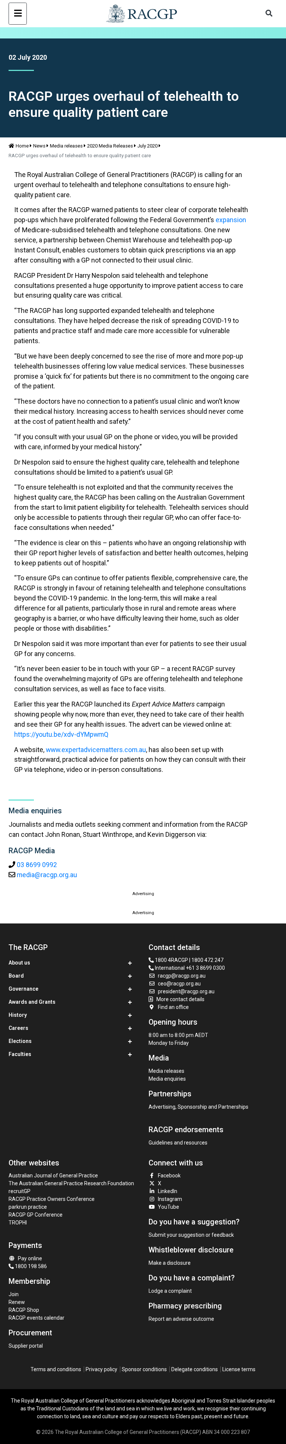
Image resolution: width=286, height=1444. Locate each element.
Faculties (20, 1054)
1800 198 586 (30, 1266)
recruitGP (20, 1191)
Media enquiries (167, 1079)
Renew (17, 1302)
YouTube (168, 1207)
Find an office (173, 1007)
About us (19, 963)
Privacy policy (101, 1369)
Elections (20, 1041)
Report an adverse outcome (181, 1319)
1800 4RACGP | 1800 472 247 (188, 960)
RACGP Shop (24, 1310)
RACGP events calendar (36, 1318)
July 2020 (147, 146)
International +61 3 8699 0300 (189, 968)
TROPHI (18, 1223)
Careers (18, 1028)
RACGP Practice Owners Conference (52, 1199)
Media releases (66, 146)
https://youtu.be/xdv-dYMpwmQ (61, 734)
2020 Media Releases (110, 146)
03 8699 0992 (37, 865)
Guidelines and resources (178, 1143)
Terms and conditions (56, 1369)
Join (14, 1294)
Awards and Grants (32, 1002)
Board (16, 976)
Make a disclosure (170, 1263)
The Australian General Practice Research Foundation (71, 1183)
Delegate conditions (194, 1369)
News (39, 146)
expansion (231, 220)
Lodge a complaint (170, 1291)
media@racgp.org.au (47, 875)
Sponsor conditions (144, 1369)
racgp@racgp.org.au (182, 976)
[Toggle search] (269, 14)
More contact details (180, 999)
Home (22, 146)
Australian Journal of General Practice (53, 1176)
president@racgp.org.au (186, 991)
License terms (238, 1369)
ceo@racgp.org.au (179, 984)
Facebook (169, 1176)
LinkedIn (167, 1191)
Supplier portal (26, 1346)
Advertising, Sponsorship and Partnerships (198, 1107)
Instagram (170, 1199)
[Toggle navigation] (18, 14)
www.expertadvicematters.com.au (96, 750)
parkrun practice (28, 1207)
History (18, 1015)
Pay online (30, 1258)
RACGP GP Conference (36, 1215)
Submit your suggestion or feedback (191, 1235)
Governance (23, 989)
